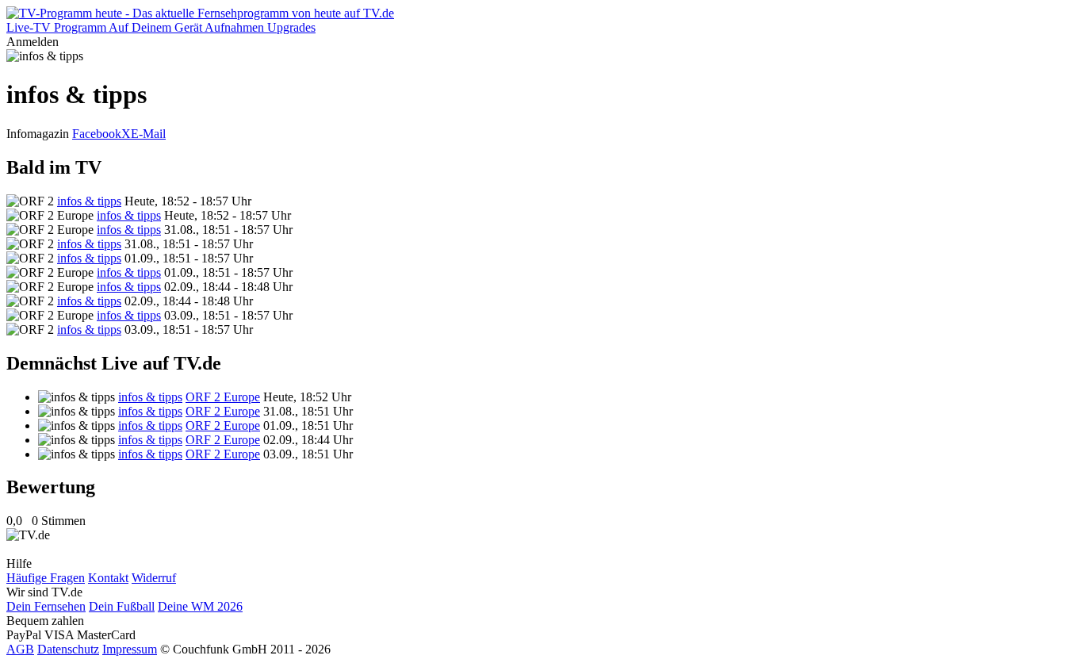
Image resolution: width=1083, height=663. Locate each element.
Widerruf (154, 577)
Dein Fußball (122, 606)
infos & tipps (89, 201)
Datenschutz (68, 649)
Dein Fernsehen (46, 606)
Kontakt (108, 577)
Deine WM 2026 (200, 606)
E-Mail (148, 133)
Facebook (96, 133)
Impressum (129, 649)
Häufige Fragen (45, 577)
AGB (20, 649)
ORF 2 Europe (223, 397)
